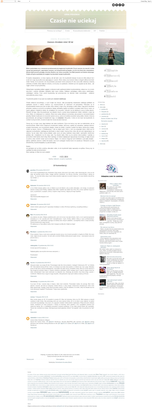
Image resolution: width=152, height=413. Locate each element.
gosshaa (33, 170)
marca (103, 136)
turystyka (122, 394)
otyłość (118, 386)
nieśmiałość (46, 386)
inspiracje (43, 379)
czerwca (103, 128)
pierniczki (67, 388)
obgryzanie (82, 386)
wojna (97, 396)
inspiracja (38, 379)
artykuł (49, 374)
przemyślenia (77, 390)
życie (31, 399)
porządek (30, 390)
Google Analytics (94, 378)
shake (73, 392)
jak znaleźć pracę (112, 379)
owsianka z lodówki (32, 388)
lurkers (37, 385)
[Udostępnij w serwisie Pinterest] (67, 157)
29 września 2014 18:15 (40, 214)
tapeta (79, 394)
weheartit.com (61, 406)
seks (70, 392)
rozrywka (34, 392)
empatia (113, 376)
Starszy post (90, 359)
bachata (63, 374)
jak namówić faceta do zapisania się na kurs (59, 379)
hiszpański (122, 378)
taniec (67, 394)
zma (102, 397)
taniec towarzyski (73, 394)
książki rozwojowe (103, 383)
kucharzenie (110, 383)
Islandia (47, 379)
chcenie (111, 374)
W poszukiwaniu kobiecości (81, 31)
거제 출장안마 (50, 321)
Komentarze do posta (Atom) (64, 362)
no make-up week (67, 386)
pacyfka (38, 388)
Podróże (102, 31)
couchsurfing (58, 376)
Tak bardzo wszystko (107, 121)
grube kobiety (110, 378)
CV (69, 376)
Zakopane (71, 397)
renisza (32, 297)
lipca (102, 126)
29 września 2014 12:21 (43, 185)
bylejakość (105, 374)
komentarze (41, 383)
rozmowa (30, 392)
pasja (50, 388)
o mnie (78, 386)
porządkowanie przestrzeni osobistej (40, 390)
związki (116, 398)
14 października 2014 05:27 (43, 262)
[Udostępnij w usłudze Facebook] (65, 157)
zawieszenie (80, 397)
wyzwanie (52, 398)
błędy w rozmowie (89, 374)
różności (43, 392)
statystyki (83, 392)
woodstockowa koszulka (109, 396)
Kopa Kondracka (52, 383)
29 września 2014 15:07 (43, 204)
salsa (49, 392)
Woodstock (100, 396)
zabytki (66, 397)
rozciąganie (121, 390)
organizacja (114, 386)
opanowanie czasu (107, 386)
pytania (90, 390)
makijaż (47, 385)
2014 (101, 107)
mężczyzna (86, 385)
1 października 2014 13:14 (44, 231)
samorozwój (64, 392)
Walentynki (64, 396)
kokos (29, 383)
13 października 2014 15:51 (45, 245)
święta (29, 394)
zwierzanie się (121, 397)
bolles (94, 374)
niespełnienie (39, 386)
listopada (104, 111)
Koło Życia (36, 383)
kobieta (119, 381)
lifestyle (121, 383)
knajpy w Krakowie (106, 381)
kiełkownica (92, 381)
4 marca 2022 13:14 (42, 317)
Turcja (118, 394)
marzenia (69, 385)
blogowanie (82, 374)
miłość (99, 385)
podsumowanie (121, 388)
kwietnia (103, 133)
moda (102, 385)
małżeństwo (52, 385)
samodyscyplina (54, 392)
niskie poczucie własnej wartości (56, 386)
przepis (81, 390)
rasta (107, 390)
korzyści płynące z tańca (61, 383)
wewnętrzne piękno (78, 396)
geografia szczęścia (75, 378)
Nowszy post (30, 359)
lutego (103, 138)
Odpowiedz (33, 180)
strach (87, 392)
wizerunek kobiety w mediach (89, 396)
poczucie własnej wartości (103, 388)
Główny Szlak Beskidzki (85, 378)
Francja (51, 378)
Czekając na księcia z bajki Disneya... (110, 205)
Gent (70, 378)
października (105, 114)
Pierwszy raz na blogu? (54, 31)
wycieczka (121, 396)
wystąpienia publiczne (40, 397)
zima (93, 398)
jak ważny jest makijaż (102, 379)
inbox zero (33, 379)
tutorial (29, 396)
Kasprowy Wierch (83, 381)
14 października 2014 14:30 (46, 281)
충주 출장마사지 (62, 323)
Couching (53, 376)
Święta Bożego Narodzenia (36, 394)
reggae (113, 390)
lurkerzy (44, 385)
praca (64, 390)
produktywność (70, 390)
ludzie (31, 385)
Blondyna (33, 231)
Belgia (67, 374)
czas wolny (75, 376)
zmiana (104, 397)
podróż (110, 388)
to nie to (94, 394)
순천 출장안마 (86, 321)
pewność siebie (60, 388)
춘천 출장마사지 (89, 323)
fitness (41, 378)
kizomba (100, 381)
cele (109, 374)
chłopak (115, 374)
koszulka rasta (70, 383)
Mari (31, 214)
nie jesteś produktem (32, 386)
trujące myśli (108, 394)
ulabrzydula (33, 245)
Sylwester (91, 392)
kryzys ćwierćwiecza (89, 383)
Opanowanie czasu (105, 236)
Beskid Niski (71, 374)
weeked (69, 396)
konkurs (46, 383)
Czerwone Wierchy (83, 376)
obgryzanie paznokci (89, 386)
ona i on (96, 386)
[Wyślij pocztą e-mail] (60, 157)
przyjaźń (86, 390)
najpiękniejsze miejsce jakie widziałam (116, 385)
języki (78, 381)
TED (82, 394)
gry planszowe (116, 378)
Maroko (65, 385)
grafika (102, 378)
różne (38, 392)
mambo (56, 385)
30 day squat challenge (38, 374)
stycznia (103, 141)
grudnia (103, 109)
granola (105, 378)
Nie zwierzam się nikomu (107, 227)
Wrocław (116, 396)
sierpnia (103, 124)
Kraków (75, 383)
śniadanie (122, 392)
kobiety (122, 381)
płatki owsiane (94, 388)
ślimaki (115, 392)
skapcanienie (78, 392)
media (81, 385)
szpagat (112, 392)
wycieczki (30, 397)
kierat (96, 381)
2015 (101, 104)
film (32, 378)
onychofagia (100, 386)
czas (71, 376)
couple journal (65, 376)
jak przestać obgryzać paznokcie (76, 379)
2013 (101, 144)
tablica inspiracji (46, 394)
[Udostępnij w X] (64, 157)
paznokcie (55, 388)
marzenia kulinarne (76, 385)
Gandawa (55, 378)
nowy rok (74, 386)
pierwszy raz (72, 388)
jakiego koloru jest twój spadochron (64, 381)
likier (29, 385)
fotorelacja (46, 378)
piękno (84, 388)
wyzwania (47, 397)
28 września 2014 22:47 (43, 170)
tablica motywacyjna (61, 394)
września (104, 116)
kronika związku (81, 383)
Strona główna (60, 359)
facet (116, 376)
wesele (72, 396)
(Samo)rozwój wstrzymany (114, 256)
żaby (29, 399)
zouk (113, 397)
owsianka (122, 386)
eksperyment (109, 376)
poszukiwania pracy (54, 390)
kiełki (89, 381)
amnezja (45, 374)
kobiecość (56, 159)
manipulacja (61, 385)
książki (96, 383)
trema (104, 394)
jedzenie (74, 381)
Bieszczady (76, 374)
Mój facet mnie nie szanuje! (108, 196)
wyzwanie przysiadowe (60, 397)
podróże (115, 388)
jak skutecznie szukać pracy (90, 379)
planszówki (88, 388)
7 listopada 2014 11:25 (41, 297)
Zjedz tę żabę (98, 397)
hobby (29, 379)
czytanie (89, 376)
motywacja (105, 385)
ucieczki (41, 396)
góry (99, 378)
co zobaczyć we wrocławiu (37, 376)
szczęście (62, 159)
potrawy (61, 390)
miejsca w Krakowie (93, 385)
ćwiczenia (94, 376)
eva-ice (32, 262)
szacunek (95, 392)
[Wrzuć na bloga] (62, 157)
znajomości (108, 397)
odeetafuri (33, 317)
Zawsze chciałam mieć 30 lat (109, 118)
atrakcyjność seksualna (56, 374)
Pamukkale (43, 388)
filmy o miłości (36, 378)
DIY (95, 31)
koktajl (32, 383)
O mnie (67, 31)
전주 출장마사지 (76, 323)
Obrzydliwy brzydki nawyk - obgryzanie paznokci (114, 215)
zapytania (75, 397)
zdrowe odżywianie (87, 397)
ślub (119, 392)
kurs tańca (116, 383)
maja (102, 131)
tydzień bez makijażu (35, 396)
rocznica (117, 390)
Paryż (47, 388)
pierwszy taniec (78, 388)
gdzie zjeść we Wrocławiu (63, 378)
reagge (109, 390)
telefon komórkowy (88, 394)
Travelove (99, 394)
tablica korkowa (53, 394)
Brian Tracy (99, 374)
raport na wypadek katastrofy (98, 390)
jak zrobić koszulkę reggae (50, 381)
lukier (34, 385)
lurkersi (40, 385)
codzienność (47, 376)
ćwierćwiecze (100, 376)
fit (39, 378)
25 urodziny (30, 374)
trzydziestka (68, 159)
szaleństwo (100, 392)
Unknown (33, 185)
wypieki (33, 397)
